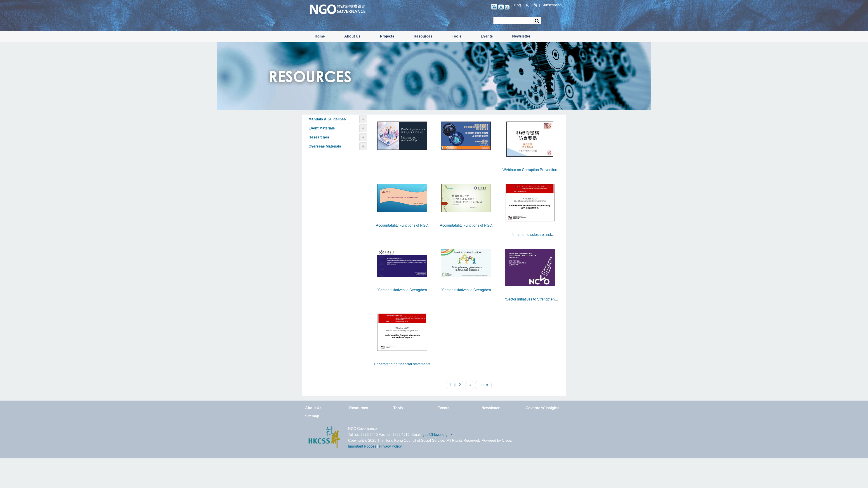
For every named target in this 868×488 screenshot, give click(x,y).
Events (487, 36)
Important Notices (362, 446)
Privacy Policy (390, 446)
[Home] (338, 9)
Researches (319, 137)
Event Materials (322, 128)
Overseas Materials (325, 146)
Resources (423, 36)
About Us (352, 36)
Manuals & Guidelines (327, 119)
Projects (387, 36)
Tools (456, 36)
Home (320, 36)
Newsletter (521, 36)
